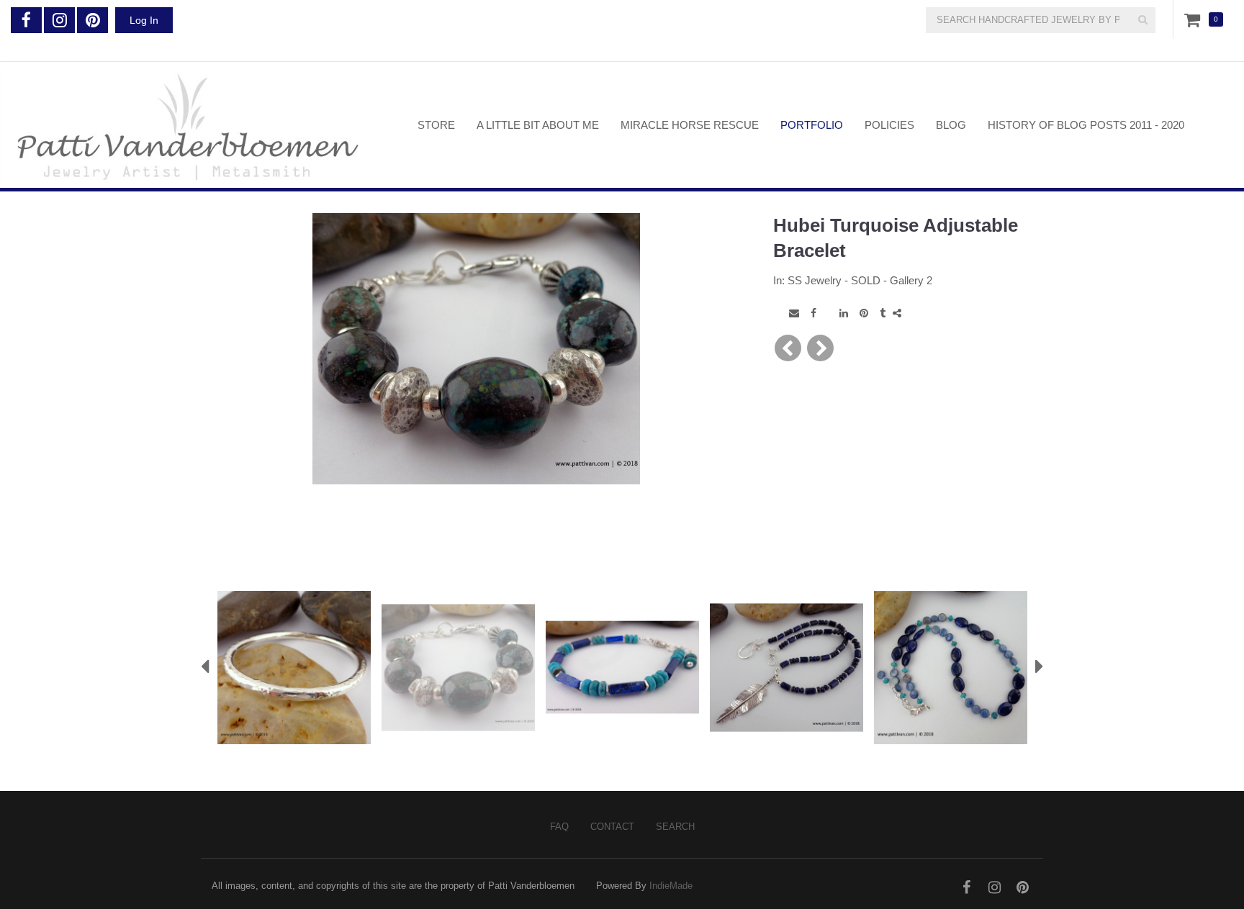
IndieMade (671, 885)
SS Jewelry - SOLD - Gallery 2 (860, 280)
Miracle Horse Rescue (690, 125)
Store (436, 125)
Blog (951, 125)
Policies (889, 125)
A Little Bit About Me (538, 125)
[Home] (198, 125)
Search (675, 826)
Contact (612, 826)
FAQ (559, 826)
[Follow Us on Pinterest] (92, 20)
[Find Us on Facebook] (26, 20)
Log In (144, 20)
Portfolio (811, 125)
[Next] (820, 348)
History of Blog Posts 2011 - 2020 (1086, 125)
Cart (1195, 19)
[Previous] (788, 348)
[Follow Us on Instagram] (59, 20)
